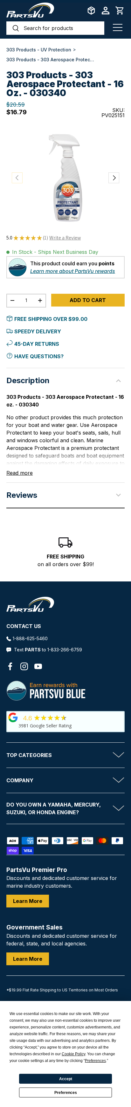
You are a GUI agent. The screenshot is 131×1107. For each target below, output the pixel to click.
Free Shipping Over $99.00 (50, 319)
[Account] (105, 10)
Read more (19, 473)
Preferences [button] (95, 1060)
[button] (120, 10)
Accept (65, 1079)
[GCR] (13, 717)
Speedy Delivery (37, 331)
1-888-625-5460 (30, 638)
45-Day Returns (36, 344)
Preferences (65, 1092)
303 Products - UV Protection (38, 49)
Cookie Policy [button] (73, 1054)
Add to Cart (88, 300)
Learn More (27, 901)
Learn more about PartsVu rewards (72, 271)
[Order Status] (91, 10)
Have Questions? (39, 356)
